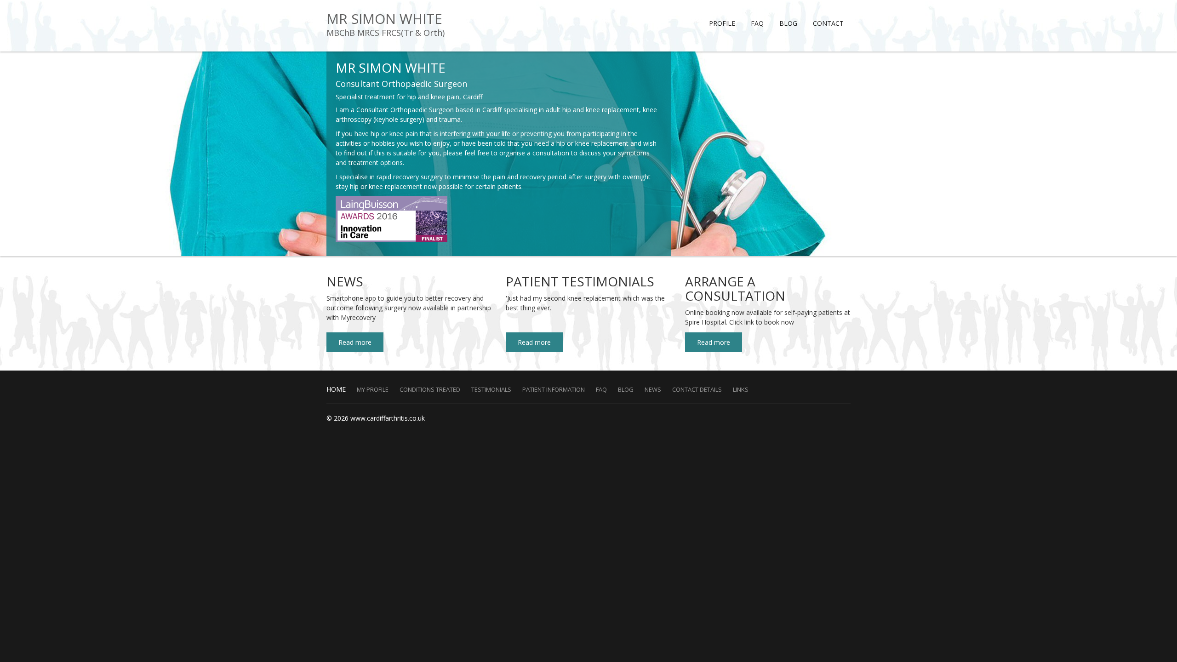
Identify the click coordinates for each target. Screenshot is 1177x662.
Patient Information (553, 389)
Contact (828, 23)
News (653, 389)
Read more (354, 342)
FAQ (757, 23)
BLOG (788, 23)
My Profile (373, 389)
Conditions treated (430, 389)
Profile (722, 23)
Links (740, 389)
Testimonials (491, 389)
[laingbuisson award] (391, 218)
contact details (697, 389)
